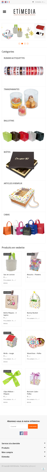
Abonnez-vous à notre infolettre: (23, 421)
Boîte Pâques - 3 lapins (10, 314)
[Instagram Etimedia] (25, 433)
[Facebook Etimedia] (21, 433)
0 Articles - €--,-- (40, 2)
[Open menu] (4, 11)
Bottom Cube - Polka (33, 393)
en (6, 2)
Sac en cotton (9, 274)
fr (8, 2)
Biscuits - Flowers (34, 274)
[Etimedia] (28, 12)
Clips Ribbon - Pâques (9, 393)
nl (3, 2)
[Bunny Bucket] (35, 300)
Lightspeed (31, 466)
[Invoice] (43, 469)
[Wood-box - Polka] (35, 340)
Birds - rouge (9, 353)
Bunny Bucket (32, 313)
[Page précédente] (6, 33)
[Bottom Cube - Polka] (35, 378)
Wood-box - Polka (34, 353)
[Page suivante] (40, 33)
